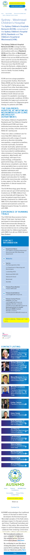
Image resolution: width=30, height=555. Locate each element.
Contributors (15, 490)
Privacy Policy (20, 493)
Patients (12, 488)
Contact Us (15, 507)
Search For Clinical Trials (17, 3)
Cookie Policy (15, 494)
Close (15, 553)
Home (5, 488)
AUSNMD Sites (22, 488)
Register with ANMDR (17, 6)
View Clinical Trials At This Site (16, 320)
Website (9, 258)
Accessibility (9, 493)
